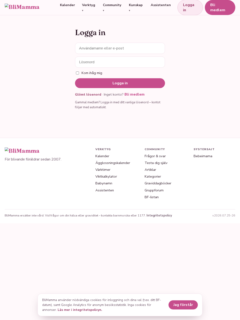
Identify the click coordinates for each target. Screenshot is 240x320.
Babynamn (103, 183)
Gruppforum (154, 190)
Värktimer (102, 169)
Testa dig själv (156, 162)
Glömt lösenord (88, 94)
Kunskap (136, 5)
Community (112, 5)
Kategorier (153, 176)
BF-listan (152, 197)
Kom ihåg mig (92, 73)
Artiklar (150, 169)
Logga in (120, 83)
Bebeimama (203, 156)
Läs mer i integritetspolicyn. (80, 310)
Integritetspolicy (159, 215)
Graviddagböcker (158, 183)
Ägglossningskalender (112, 162)
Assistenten (161, 5)
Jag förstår (183, 304)
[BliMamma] (29, 7)
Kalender (67, 5)
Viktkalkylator (106, 176)
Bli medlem (217, 7)
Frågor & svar (155, 156)
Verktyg (88, 5)
